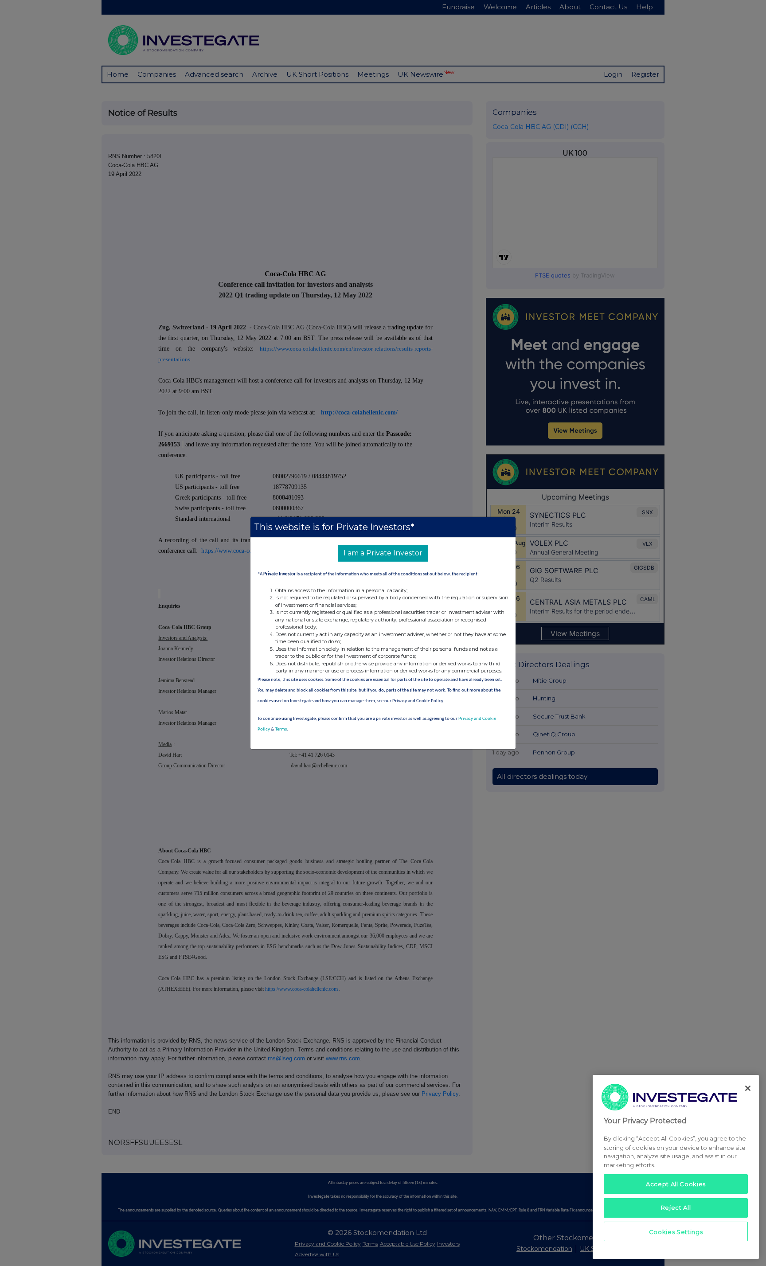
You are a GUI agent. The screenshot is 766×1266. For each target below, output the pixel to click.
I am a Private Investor (383, 553)
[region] (676, 1167)
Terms (281, 729)
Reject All (676, 1207)
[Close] (748, 1088)
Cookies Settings (676, 1231)
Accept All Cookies (676, 1183)
